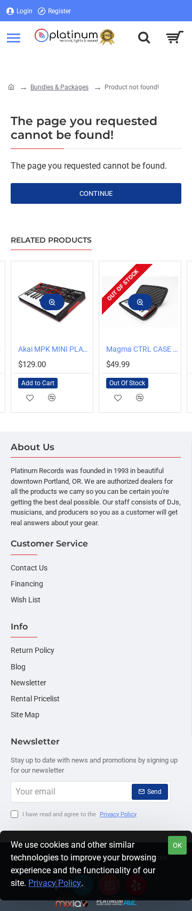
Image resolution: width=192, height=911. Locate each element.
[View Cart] (174, 37)
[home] (11, 87)
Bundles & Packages (59, 87)
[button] (52, 302)
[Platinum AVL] (117, 902)
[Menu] (13, 37)
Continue (96, 193)
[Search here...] (144, 37)
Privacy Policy (54, 883)
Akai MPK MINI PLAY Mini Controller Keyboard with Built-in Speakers (54, 349)
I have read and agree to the (79, 814)
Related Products (51, 240)
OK (177, 845)
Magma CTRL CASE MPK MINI (142, 349)
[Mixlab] (72, 902)
